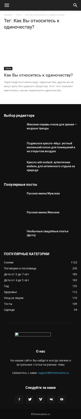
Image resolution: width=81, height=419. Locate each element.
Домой (8, 14)
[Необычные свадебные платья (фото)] (14, 236)
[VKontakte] (51, 399)
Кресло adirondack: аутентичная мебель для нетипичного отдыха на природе (51, 166)
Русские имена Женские (43, 212)
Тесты (8, 68)
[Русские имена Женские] (14, 217)
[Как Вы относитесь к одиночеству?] (40, 52)
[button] (6, 5)
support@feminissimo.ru (53, 373)
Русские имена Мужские (43, 193)
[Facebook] (19, 399)
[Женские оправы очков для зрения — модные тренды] (14, 129)
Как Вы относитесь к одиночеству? (38, 75)
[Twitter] (30, 399)
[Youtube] (62, 399)
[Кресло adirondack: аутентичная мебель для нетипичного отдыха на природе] (14, 167)
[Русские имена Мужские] (14, 198)
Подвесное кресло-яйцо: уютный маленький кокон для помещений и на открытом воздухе (51, 147)
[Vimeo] (40, 399)
